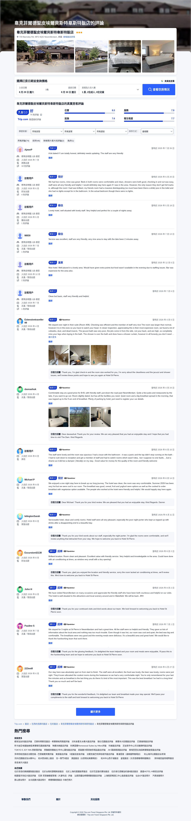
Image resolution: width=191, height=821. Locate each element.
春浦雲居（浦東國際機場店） (129, 754)
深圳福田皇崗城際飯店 (164, 758)
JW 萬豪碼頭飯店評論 (117, 750)
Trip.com (18, 724)
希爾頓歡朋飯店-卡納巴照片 (60, 780)
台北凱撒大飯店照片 (37, 780)
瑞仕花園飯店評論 (105, 741)
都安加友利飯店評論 (23, 741)
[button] (172, 4)
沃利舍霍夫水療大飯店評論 (83, 741)
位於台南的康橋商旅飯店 (53, 771)
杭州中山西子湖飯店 (109, 758)
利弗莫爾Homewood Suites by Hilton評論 (88, 746)
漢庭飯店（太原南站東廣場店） (85, 758)
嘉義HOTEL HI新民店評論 (151, 771)
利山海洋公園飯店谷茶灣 (155, 754)
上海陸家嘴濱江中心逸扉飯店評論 (118, 776)
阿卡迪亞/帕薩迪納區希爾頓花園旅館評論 (32, 746)
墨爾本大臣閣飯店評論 (125, 741)
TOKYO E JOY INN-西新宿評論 (28, 750)
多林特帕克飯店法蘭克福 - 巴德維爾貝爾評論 (33, 754)
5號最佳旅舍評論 (77, 754)
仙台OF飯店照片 (143, 776)
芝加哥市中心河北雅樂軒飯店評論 (137, 746)
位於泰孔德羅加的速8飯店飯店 (124, 771)
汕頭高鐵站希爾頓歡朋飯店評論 (88, 776)
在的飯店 (54, 724)
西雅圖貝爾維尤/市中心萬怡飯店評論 (60, 750)
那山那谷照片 (20, 780)
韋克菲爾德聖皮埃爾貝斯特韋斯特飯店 (77, 724)
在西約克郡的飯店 (39, 724)
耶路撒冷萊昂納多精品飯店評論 (92, 750)
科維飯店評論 (114, 746)
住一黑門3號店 (62, 758)
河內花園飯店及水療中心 (25, 758)
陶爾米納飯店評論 (60, 746)
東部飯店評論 (61, 754)
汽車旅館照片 (158, 776)
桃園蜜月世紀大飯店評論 (25, 776)
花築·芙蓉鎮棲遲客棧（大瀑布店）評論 (55, 776)
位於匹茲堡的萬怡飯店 (99, 771)
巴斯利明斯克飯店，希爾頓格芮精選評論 (51, 741)
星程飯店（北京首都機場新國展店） (136, 758)
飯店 (27, 724)
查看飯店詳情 (69, 37)
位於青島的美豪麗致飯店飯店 (27, 771)
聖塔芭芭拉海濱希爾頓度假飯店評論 (144, 750)
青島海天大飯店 (21, 762)
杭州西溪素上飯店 (46, 758)
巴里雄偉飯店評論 (145, 741)
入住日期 (23, 88)
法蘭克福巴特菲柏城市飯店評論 (100, 754)
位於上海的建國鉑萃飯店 (76, 771)
